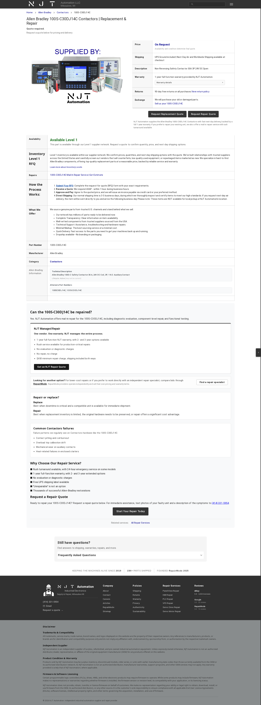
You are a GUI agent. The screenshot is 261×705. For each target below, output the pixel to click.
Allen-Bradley (44, 12)
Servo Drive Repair (171, 607)
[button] (130, 555)
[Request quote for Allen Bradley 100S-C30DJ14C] (78, 77)
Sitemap (107, 611)
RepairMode (40, 384)
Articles (106, 603)
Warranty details (164, 82)
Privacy (136, 603)
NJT (43, 4)
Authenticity (138, 607)
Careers (106, 599)
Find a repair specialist (212, 382)
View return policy (200, 91)
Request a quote (51, 610)
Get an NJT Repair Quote (51, 367)
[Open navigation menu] (231, 4)
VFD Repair (168, 603)
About (106, 591)
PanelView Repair (171, 591)
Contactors (63, 12)
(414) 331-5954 (220, 503)
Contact (106, 595)
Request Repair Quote (203, 114)
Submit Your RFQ (64, 185)
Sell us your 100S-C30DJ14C (169, 103)
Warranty (137, 599)
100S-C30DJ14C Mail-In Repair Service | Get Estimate (76, 175)
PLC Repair (168, 599)
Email (49, 606)
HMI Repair (168, 595)
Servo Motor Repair (172, 611)
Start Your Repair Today (130, 511)
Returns (136, 595)
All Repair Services (140, 523)
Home (30, 12)
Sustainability (139, 611)
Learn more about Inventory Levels (66, 167)
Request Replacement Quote (167, 114)
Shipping (137, 591)
